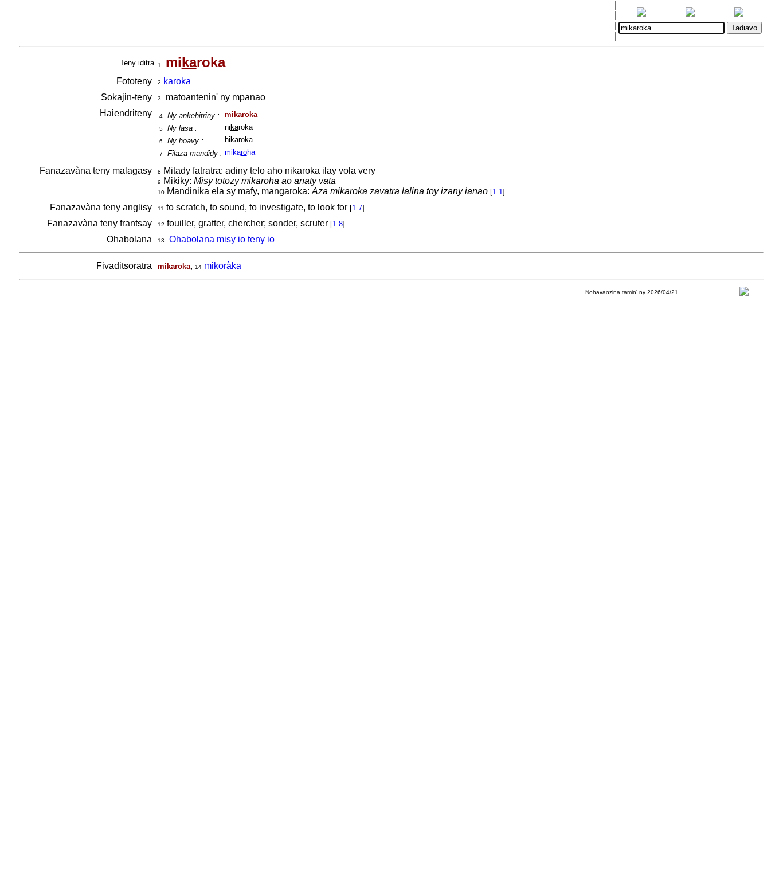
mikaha (240, 152)
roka (177, 81)
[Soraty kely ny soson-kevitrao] (744, 294)
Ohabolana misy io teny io (222, 239)
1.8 (337, 224)
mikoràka (222, 266)
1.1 (497, 191)
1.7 (357, 208)
